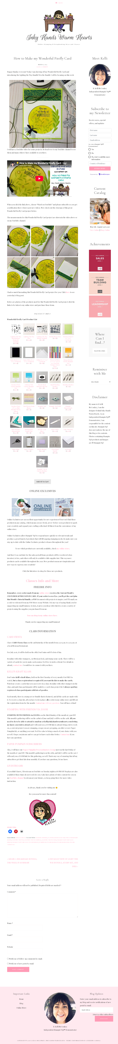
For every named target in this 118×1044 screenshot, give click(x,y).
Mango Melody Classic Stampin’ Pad (68, 361)
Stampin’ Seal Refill (55, 406)
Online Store (21, 1008)
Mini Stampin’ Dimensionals (16, 430)
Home (21, 999)
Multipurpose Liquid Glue (29, 430)
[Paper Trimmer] (29, 447)
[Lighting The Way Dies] (29, 334)
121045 (16, 363)
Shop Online (105, 230)
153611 (68, 386)
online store (44, 593)
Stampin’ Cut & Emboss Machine (42, 470)
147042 (42, 451)
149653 (42, 473)
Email (10, 935)
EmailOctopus (105, 174)
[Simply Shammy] (42, 447)
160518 (55, 388)
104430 (68, 409)
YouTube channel (17, 778)
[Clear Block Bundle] (55, 447)
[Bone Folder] (55, 427)
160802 (55, 368)
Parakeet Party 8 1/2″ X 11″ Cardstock (68, 338)
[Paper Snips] (16, 447)
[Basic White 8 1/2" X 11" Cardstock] (29, 357)
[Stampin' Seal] (42, 404)
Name (10, 923)
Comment (11, 892)
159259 (68, 342)
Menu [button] (61, 3)
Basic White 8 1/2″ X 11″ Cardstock (29, 360)
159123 (29, 409)
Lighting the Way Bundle (32, 840)
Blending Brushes (68, 385)
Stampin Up (42, 842)
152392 (29, 451)
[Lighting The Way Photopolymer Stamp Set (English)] (16, 334)
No (93, 153)
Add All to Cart (43, 482)
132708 (42, 388)
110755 (29, 433)
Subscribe (104, 1018)
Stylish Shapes (51, 842)
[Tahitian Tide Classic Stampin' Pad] (29, 382)
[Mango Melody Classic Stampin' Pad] (68, 357)
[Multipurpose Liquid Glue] (29, 427)
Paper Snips (15, 449)
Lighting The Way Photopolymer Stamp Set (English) (16, 339)
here (68, 292)
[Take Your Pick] (68, 427)
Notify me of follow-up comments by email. (26, 959)
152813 (42, 408)
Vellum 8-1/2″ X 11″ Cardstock (42, 360)
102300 (55, 431)
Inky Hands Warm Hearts (59, 26)
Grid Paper (68, 449)
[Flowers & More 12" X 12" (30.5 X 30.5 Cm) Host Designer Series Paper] (55, 357)
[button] (89, 149)
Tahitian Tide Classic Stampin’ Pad (29, 386)
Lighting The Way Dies (29, 337)
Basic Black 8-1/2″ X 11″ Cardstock (15, 360)
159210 (29, 390)
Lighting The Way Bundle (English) (42, 337)
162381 (42, 340)
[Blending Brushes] (68, 382)
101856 (42, 363)
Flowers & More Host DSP (56, 837)
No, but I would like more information (101, 158)
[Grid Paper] (68, 447)
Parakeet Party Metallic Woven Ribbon (25, 842)
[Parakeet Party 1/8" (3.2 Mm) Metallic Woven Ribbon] (16, 404)
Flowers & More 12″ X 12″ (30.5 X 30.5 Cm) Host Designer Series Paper (55, 363)
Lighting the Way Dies (49, 840)
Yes (93, 149)
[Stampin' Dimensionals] (68, 404)
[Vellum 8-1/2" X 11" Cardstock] (42, 357)
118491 (55, 453)
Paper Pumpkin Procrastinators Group (39, 750)
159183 (55, 338)
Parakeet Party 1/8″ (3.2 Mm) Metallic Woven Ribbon (15, 409)
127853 (42, 433)
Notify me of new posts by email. (21, 964)
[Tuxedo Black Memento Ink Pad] (42, 382)
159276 (29, 363)
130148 (68, 451)
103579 (16, 451)
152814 (55, 408)
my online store (63, 548)
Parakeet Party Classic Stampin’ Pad (16, 386)
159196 (16, 413)
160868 (16, 343)
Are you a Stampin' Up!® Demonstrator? (96, 145)
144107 (68, 431)
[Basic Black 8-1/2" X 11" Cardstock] (16, 357)
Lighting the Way (18, 840)
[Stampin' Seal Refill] (55, 404)
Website (10, 947)
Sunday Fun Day (21, 837)
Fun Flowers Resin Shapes (28, 407)
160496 (29, 340)
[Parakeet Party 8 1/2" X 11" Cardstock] (68, 334)
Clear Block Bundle (55, 450)
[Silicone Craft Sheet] (42, 427)
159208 (16, 390)
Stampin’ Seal (42, 406)
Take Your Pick (68, 429)
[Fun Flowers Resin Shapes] (29, 404)
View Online (94, 230)
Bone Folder (55, 429)
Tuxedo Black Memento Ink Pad (42, 385)
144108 (16, 433)
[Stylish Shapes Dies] (55, 334)
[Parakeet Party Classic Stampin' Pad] (16, 382)
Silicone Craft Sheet (42, 430)
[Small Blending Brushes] (55, 382)
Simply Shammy (42, 449)
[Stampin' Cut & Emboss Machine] (42, 467)
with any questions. (48, 703)
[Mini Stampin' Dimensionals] (16, 427)
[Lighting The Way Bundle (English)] (42, 334)
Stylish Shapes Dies (55, 337)
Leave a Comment (42, 67)
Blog (21, 1003)
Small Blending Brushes (55, 385)
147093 (68, 365)
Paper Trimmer (29, 449)
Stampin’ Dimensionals (68, 407)
